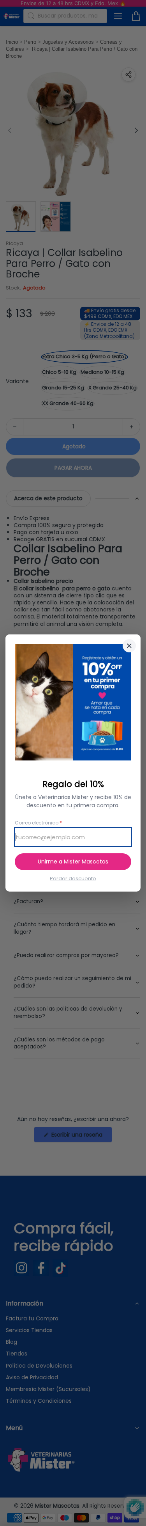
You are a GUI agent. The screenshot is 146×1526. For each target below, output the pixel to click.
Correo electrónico (38, 823)
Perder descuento (73, 878)
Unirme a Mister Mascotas (73, 861)
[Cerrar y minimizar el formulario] (129, 645)
